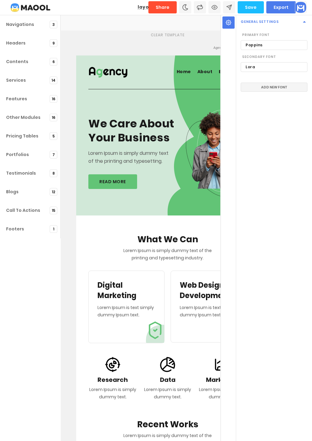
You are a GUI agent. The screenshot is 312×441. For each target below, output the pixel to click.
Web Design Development (205, 290)
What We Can (167, 239)
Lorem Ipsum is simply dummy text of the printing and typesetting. (128, 157)
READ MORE (112, 182)
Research (113, 379)
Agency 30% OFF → (230, 47)
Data (168, 379)
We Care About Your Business (131, 131)
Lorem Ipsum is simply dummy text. (112, 393)
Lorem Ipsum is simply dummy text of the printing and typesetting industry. (167, 254)
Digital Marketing (117, 290)
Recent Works (167, 424)
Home (184, 72)
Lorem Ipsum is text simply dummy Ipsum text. (126, 311)
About (205, 72)
